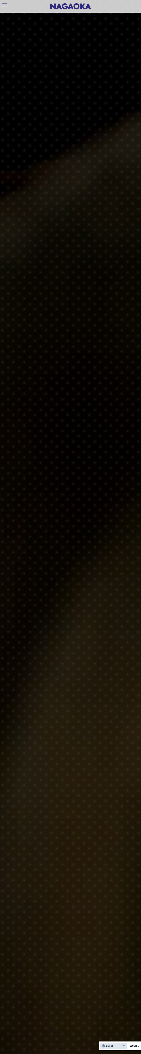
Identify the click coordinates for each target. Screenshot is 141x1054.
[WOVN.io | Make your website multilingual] (134, 1046)
